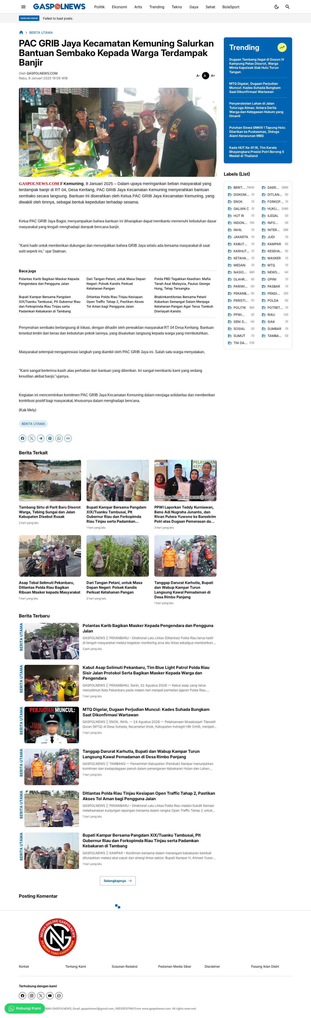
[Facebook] (22, 438)
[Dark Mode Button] (276, 6)
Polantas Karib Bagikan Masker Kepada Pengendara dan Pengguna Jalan (49, 281)
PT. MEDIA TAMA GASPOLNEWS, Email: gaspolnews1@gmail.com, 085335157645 (81, 1008)
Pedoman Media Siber (174, 966)
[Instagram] (31, 995)
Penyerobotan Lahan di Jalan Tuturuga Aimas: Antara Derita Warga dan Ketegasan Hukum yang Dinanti (256, 109)
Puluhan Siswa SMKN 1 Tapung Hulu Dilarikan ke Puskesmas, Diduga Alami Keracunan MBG (257, 132)
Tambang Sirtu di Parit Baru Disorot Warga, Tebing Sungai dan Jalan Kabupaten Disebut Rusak (50, 512)
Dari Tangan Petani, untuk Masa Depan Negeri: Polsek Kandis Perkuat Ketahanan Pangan (116, 283)
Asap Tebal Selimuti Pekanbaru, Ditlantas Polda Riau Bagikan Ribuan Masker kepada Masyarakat (49, 587)
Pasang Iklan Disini (265, 966)
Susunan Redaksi (124, 966)
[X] (31, 438)
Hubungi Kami (28, 1008)
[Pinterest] (50, 438)
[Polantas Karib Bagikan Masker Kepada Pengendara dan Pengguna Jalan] (51, 641)
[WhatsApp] (59, 438)
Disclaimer (212, 966)
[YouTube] (50, 995)
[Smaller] (198, 75)
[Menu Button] (23, 6)
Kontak (24, 966)
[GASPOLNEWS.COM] (59, 7)
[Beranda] (21, 32)
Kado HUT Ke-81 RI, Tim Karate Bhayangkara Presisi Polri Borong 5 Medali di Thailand (256, 152)
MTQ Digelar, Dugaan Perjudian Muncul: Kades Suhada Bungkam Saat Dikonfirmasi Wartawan (146, 712)
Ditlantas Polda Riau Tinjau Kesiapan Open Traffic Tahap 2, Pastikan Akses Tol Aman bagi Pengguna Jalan (115, 301)
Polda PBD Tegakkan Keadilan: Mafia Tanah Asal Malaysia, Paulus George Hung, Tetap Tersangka (182, 283)
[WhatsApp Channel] (59, 995)
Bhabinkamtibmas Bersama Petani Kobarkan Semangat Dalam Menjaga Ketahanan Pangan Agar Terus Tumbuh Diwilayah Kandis (183, 304)
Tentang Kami (75, 966)
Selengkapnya (115, 881)
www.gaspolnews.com (156, 1008)
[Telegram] (40, 438)
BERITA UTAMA (33, 424)
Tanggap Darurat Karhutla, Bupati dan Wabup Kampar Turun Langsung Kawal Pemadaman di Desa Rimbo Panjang (183, 589)
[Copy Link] (68, 438)
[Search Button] (287, 6)
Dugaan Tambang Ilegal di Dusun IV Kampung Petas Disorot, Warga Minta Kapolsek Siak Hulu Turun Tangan (256, 65)
